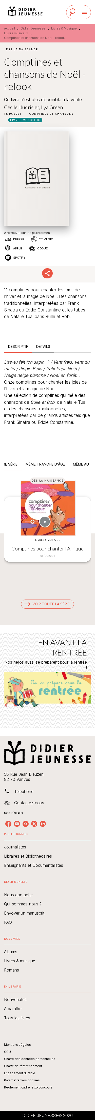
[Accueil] (25, 12)
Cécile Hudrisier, (22, 107)
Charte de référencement (23, 1066)
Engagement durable (19, 1073)
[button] (51, 113)
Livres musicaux (16, 33)
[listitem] (8, 823)
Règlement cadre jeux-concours (28, 1087)
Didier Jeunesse (33, 28)
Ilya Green (52, 107)
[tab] (18, 346)
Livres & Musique (64, 28)
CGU (7, 1052)
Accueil (9, 28)
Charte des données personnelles (29, 1059)
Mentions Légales (17, 1045)
